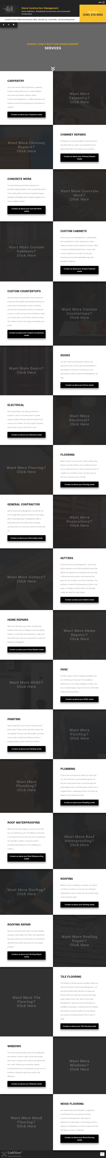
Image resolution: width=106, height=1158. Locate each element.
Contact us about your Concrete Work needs (26, 209)
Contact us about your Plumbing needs (79, 802)
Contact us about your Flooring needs (80, 484)
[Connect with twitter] (8, 25)
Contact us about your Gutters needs (79, 599)
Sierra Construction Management (39, 8)
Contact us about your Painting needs (26, 749)
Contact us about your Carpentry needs (26, 114)
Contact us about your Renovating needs (26, 538)
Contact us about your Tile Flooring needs (79, 1026)
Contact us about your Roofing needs (79, 904)
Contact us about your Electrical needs (26, 435)
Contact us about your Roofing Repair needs (26, 955)
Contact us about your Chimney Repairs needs (79, 157)
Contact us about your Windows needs (26, 1084)
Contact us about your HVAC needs (79, 699)
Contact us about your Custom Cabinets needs (79, 270)
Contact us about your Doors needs (79, 385)
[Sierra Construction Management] (10, 9)
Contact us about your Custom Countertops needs (26, 334)
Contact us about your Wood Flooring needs (79, 1138)
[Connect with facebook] (4, 25)
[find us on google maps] (13, 25)
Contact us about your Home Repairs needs (26, 649)
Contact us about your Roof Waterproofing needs (26, 857)
